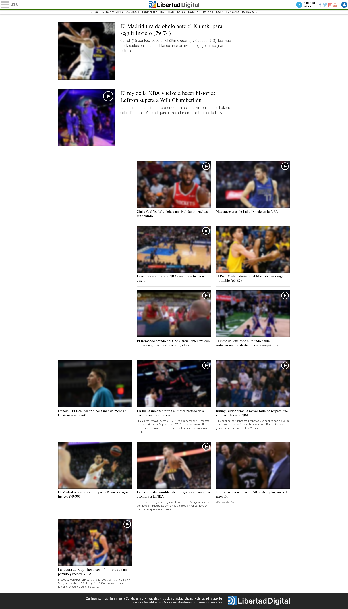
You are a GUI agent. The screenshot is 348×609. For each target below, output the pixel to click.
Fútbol (95, 12)
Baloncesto (149, 12)
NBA (162, 12)
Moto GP (208, 12)
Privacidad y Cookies (159, 598)
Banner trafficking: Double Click (141, 602)
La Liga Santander (112, 12)
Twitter (325, 5)
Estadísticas (184, 598)
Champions (132, 12)
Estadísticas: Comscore (182, 602)
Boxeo (219, 12)
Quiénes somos (97, 598)
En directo (232, 12)
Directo (309, 5)
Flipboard (330, 4)
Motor (181, 12)
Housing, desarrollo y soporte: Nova (207, 602)
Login (344, 5)
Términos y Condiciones (126, 598)
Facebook (320, 5)
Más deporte (249, 12)
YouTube (334, 5)
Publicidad (201, 598)
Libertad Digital (174, 4)
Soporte (216, 598)
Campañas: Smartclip (163, 602)
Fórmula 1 (194, 12)
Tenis (171, 12)
